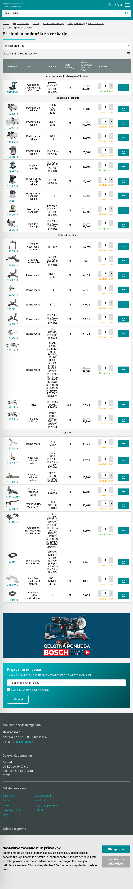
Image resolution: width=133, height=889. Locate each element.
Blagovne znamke (21, 23)
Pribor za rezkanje (96, 23)
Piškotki (39, 810)
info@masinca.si (23, 741)
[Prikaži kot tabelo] (128, 54)
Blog (5, 815)
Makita (36, 23)
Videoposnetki (43, 795)
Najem (7, 805)
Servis (6, 800)
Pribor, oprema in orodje (53, 23)
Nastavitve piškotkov (116, 861)
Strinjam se (116, 849)
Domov (6, 23)
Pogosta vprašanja (46, 805)
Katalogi (40, 800)
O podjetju (9, 795)
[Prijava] (110, 5)
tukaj (5, 869)
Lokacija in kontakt (14, 810)
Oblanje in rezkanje (76, 23)
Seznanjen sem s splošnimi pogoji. (30, 689)
